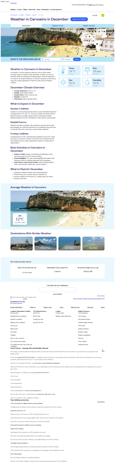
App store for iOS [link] (38, 322)
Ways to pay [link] (13, 325)
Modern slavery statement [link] (17, 322)
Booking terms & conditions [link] (18, 316)
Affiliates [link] (13, 335)
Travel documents (15, 380)
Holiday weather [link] (83, 332)
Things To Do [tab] (57, 26)
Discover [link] (80, 338)
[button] (97, 5)
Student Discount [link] (83, 344)
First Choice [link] (81, 325)
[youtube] (88, 299)
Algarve (34, 15)
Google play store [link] (38, 319)
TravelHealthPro (18, 390)
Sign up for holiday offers (29, 297)
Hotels (103, 307)
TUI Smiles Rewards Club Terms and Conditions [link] (21, 345)
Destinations (14, 15)
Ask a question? (57, 294)
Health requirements (16, 387)
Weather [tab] (26, 26)
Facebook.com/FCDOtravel (45, 359)
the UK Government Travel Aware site (91, 357)
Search (77, 59)
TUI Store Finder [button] (27, 272)
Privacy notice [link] (14, 313)
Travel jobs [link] (13, 332)
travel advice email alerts (28, 367)
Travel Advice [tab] (89, 26)
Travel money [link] (82, 316)
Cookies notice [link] (60, 313)
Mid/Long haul (75, 307)
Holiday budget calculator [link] (85, 322)
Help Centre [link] (85, 5)
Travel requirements (16, 383)
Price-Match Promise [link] (84, 319)
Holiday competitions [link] (84, 335)
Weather (21, 15)
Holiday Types (47, 307)
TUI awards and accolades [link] (18, 341)
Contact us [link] (57, 271)
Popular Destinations (16, 307)
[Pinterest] (101, 299)
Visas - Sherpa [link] (82, 341)
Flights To (33, 307)
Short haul (90, 307)
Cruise (61, 307)
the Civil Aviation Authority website (23, 461)
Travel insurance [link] (83, 313)
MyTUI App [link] (36, 316)
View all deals (79, 19)
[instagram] (94, 299)
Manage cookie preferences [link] (63, 316)
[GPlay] (12, 303)
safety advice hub (20, 394)
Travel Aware (14, 376)
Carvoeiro (41, 15)
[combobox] (57, 290)
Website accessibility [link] (16, 319)
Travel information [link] (77, 5)
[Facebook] (76, 299)
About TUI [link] (36, 313)
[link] (13, 3)
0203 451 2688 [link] (88, 271)
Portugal (27, 15)
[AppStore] (18, 303)
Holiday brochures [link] (83, 329)
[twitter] (82, 299)
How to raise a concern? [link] (17, 338)
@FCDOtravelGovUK (23, 359)
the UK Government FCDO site (22, 363)
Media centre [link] (14, 329)
